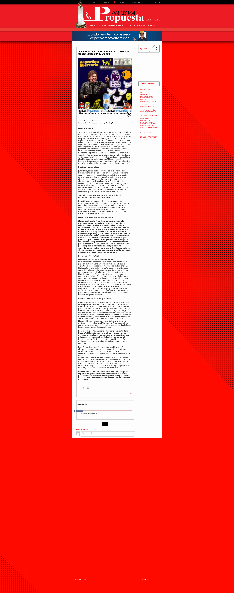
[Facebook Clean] (158, 2)
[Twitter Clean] (156, 2)
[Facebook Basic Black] (156, 50)
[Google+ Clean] (160, 2)
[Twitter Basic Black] (156, 47)
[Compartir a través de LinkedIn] (88, 388)
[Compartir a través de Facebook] (79, 388)
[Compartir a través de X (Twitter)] (83, 388)
